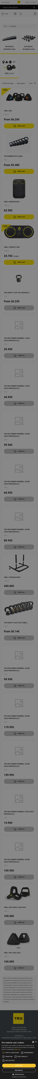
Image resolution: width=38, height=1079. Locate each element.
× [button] (36, 1042)
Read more (18, 1049)
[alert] (19, 539)
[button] (19, 1074)
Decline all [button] (19, 1070)
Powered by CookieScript (19, 1077)
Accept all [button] (19, 1065)
